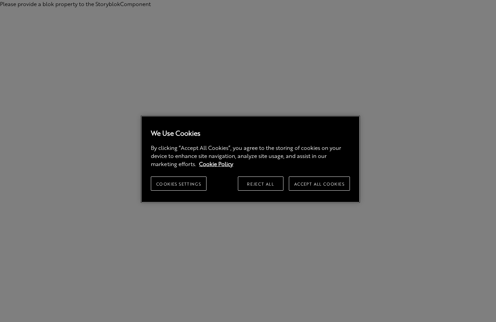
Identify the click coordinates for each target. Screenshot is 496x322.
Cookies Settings (178, 184)
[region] (250, 159)
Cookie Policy (216, 163)
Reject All (260, 184)
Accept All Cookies (319, 184)
